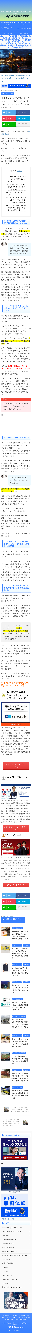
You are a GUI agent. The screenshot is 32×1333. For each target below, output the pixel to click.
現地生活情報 (24, 33)
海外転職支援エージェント (8, 28)
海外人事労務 (8, 33)
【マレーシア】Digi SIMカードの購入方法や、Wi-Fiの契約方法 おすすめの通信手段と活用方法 (20, 953)
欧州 (4, 916)
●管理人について (7, 1219)
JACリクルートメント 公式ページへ (16, 828)
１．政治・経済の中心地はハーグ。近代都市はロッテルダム (17, 179)
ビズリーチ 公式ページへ (16, 885)
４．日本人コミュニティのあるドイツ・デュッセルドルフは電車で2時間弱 (17, 200)
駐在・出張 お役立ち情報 (24, 28)
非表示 (19, 171)
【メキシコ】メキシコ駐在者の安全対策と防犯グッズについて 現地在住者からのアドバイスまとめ (20, 1024)
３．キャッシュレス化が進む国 (17, 193)
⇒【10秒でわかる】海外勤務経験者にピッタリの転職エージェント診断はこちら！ (15, 78)
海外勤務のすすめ (16, 1327)
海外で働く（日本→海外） (24, 23)
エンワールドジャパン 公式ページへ (16, 765)
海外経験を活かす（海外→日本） (8, 23)
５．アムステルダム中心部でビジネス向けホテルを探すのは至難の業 (17, 207)
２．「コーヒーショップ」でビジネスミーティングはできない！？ (17, 186)
